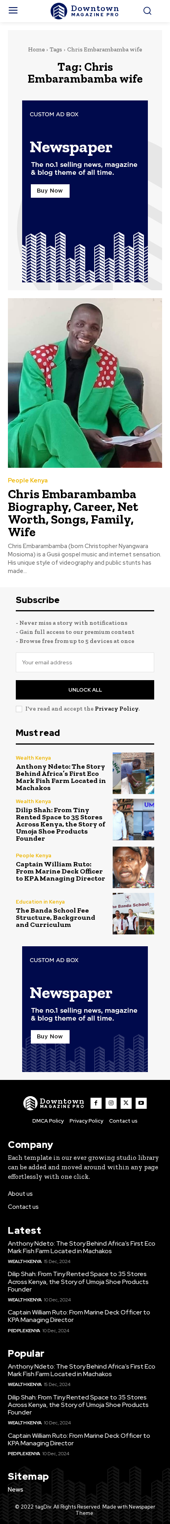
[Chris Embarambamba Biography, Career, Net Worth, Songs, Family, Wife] (85, 383)
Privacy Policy (116, 708)
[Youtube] (141, 1103)
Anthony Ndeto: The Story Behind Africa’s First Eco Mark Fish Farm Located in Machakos (61, 777)
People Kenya (28, 481)
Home (36, 49)
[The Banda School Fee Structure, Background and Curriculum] (133, 913)
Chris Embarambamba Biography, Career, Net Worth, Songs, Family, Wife (73, 512)
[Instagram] (111, 1103)
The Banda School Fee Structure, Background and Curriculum (55, 917)
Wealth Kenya (33, 757)
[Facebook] (96, 1103)
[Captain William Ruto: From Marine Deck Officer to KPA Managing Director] (133, 867)
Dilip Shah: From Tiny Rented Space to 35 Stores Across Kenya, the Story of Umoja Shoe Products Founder (60, 824)
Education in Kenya (40, 901)
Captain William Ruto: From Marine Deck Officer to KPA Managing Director (60, 871)
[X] (126, 1103)
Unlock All (85, 689)
